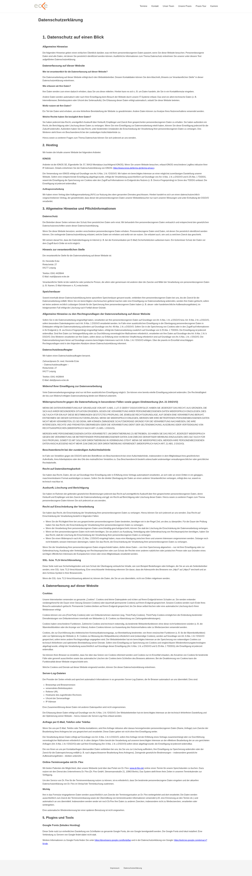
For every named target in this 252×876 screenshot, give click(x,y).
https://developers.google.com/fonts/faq (113, 840)
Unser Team (168, 6)
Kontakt (155, 6)
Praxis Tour (201, 6)
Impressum (114, 868)
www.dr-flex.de (136, 768)
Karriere (214, 6)
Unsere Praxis (184, 6)
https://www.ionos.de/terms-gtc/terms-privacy (133, 168)
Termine (143, 6)
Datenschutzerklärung (133, 868)
